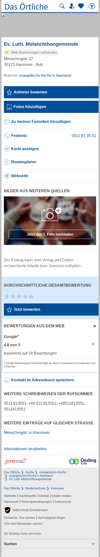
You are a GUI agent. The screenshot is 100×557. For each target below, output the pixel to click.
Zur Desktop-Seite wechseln (22, 533)
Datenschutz (63, 501)
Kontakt (44, 496)
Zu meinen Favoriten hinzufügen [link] (41, 121)
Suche (29, 472)
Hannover (57, 488)
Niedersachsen (35, 488)
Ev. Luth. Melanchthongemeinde (30, 479)
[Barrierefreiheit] (92, 6)
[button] (26, 510)
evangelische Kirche (52, 472)
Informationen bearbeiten (25, 449)
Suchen (10, 544)
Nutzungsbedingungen (36, 501)
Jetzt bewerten (27, 309)
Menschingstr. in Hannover (27, 432)
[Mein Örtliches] (73, 6)
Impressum (11, 501)
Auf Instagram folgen (51, 518)
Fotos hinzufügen (30, 107)
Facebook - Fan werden (19, 518)
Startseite (10, 496)
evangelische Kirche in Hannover (31, 475)
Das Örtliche (12, 472)
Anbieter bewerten (30, 92)
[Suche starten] (62, 6)
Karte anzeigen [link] (25, 149)
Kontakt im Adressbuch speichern (42, 380)
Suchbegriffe (27, 496)
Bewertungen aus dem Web (34, 326)
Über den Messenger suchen (23, 523)
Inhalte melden (61, 496)
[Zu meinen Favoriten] (81, 6)
